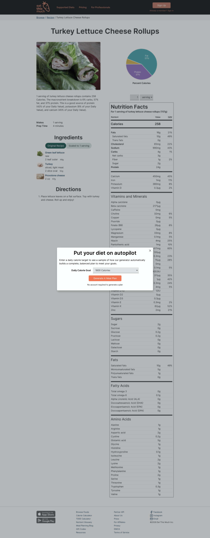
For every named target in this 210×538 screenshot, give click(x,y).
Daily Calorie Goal (81, 270)
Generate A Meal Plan (105, 278)
